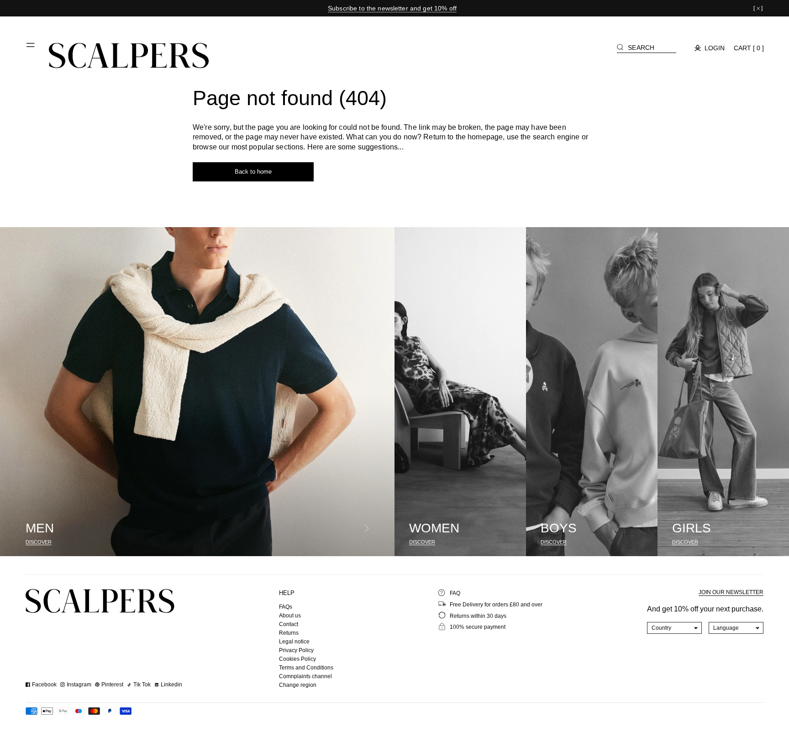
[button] (31, 48)
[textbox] (675, 628)
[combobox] (675, 628)
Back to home (253, 171)
